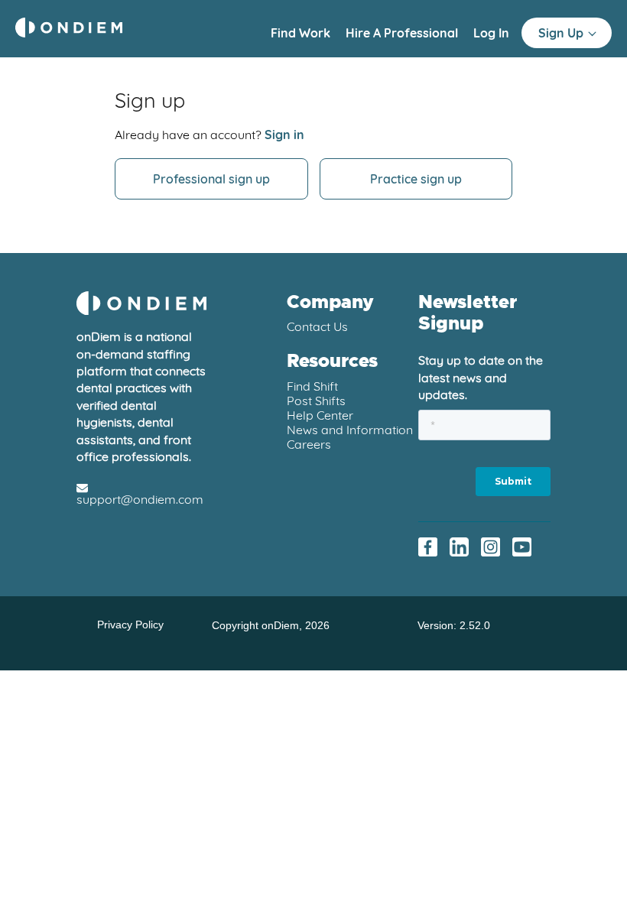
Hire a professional (403, 33)
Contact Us (317, 326)
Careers (309, 444)
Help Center (320, 415)
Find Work (302, 33)
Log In (491, 33)
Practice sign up (416, 179)
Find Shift (312, 386)
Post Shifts (316, 400)
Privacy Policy (130, 625)
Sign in (284, 134)
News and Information (350, 429)
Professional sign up (211, 179)
